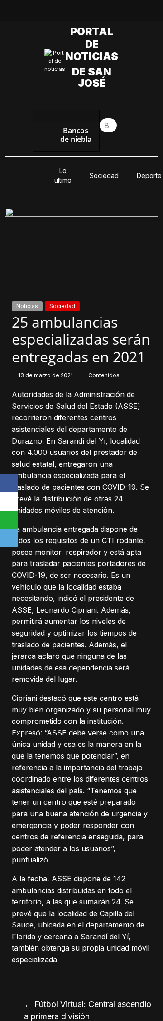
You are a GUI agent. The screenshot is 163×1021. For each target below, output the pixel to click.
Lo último (63, 175)
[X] (9, 501)
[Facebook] (9, 483)
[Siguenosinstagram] (91, 12)
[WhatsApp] (9, 519)
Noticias (27, 306)
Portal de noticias (94, 44)
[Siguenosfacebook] (50, 12)
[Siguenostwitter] (71, 12)
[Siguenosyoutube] (112, 12)
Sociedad (104, 175)
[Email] (9, 538)
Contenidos (104, 375)
